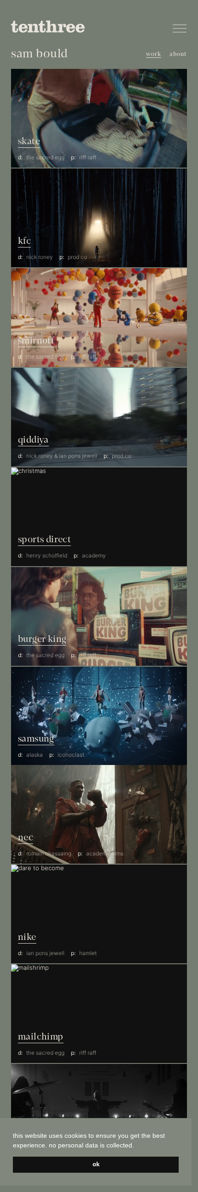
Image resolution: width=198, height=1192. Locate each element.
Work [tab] (153, 54)
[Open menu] (179, 28)
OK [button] (96, 1164)
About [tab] (178, 54)
